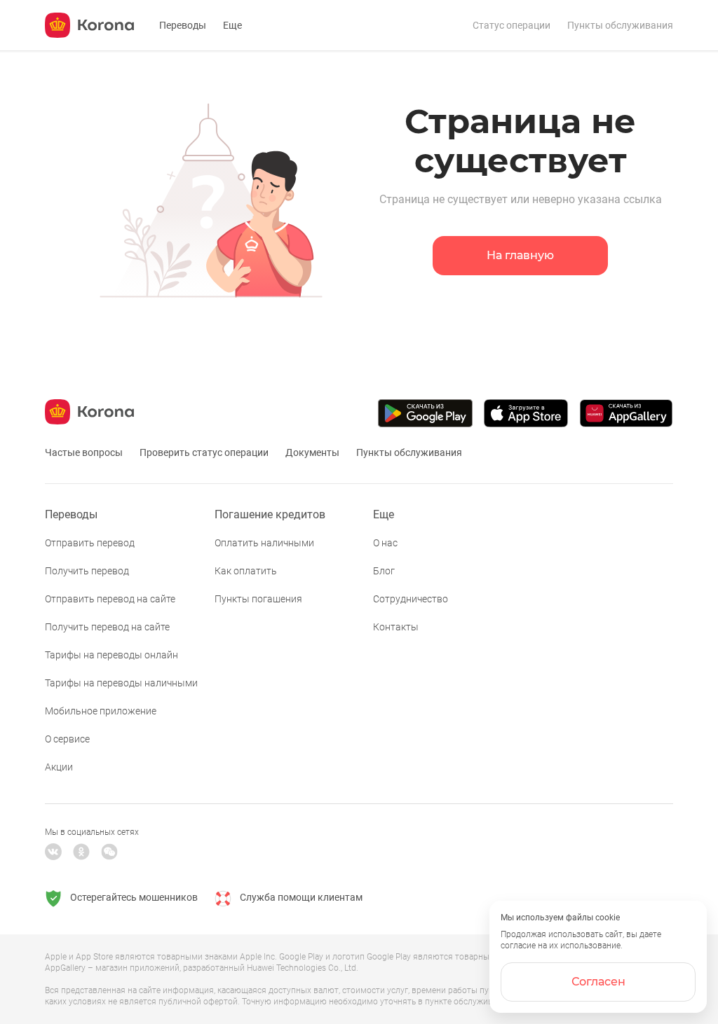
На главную (520, 255)
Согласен (598, 981)
